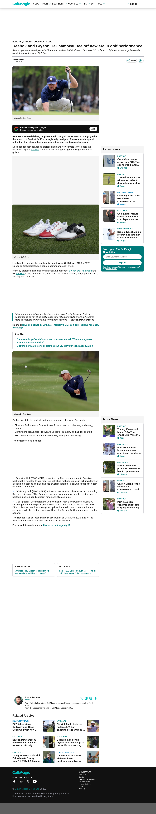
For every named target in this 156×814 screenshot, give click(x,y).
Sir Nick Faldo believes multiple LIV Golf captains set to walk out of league (70, 727)
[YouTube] (35, 782)
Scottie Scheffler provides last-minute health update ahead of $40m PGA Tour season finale (128, 468)
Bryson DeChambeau (80, 270)
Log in (133, 4)
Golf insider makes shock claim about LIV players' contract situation (55, 346)
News (36, 4)
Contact (82, 777)
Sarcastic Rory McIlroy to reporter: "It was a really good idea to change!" (32, 572)
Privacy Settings (85, 784)
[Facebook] (14, 782)
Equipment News (43, 42)
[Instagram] (21, 782)
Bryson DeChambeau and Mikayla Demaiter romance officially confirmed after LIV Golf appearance (25, 743)
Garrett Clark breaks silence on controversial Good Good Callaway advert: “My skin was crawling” (129, 486)
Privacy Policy (111, 269)
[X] (28, 782)
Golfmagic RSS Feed (87, 779)
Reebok (35, 149)
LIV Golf (20, 273)
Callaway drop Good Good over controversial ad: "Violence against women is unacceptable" (128, 198)
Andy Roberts (18, 59)
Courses (73, 4)
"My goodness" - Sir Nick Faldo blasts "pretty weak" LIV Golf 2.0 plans (26, 758)
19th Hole (96, 4)
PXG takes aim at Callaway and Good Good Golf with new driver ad (23, 727)
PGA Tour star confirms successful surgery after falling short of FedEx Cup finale (128, 505)
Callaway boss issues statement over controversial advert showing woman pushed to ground (70, 758)
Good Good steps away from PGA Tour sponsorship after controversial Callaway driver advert (128, 162)
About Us (82, 774)
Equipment (58, 4)
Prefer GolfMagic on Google (33, 128)
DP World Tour (124, 229)
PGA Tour (61, 737)
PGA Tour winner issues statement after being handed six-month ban (127, 450)
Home (15, 42)
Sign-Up (82, 788)
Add (93, 129)
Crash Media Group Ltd (27, 789)
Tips (85, 4)
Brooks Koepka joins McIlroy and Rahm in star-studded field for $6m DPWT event (129, 235)
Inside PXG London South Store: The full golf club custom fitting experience (77, 572)
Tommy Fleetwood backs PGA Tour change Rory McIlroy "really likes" (129, 432)
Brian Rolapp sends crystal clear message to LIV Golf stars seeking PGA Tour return (70, 743)
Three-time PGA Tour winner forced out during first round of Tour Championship (129, 180)
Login (81, 786)
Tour (45, 4)
